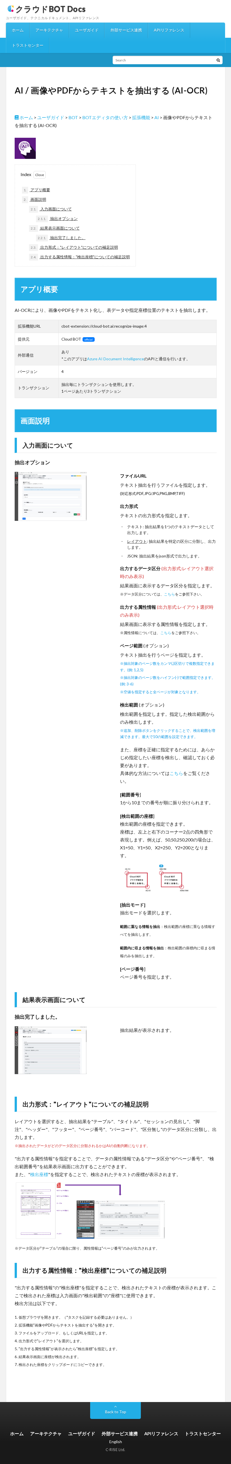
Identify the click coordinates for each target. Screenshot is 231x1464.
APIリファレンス (169, 30)
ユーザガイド (87, 30)
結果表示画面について (55, 228)
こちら (169, 594)
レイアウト (137, 541)
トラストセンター (27, 45)
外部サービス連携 (126, 30)
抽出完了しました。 (62, 237)
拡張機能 (141, 117)
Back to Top (115, 1411)
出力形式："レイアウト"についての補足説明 (74, 247)
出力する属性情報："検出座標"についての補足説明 (80, 256)
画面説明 (35, 199)
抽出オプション (58, 218)
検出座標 (39, 1174)
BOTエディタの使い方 (105, 117)
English (115, 1441)
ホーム (18, 30)
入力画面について (51, 208)
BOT (73, 117)
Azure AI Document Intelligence (115, 358)
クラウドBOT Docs (50, 9)
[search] (218, 60)
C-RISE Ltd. (115, 1449)
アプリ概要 (37, 189)
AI (156, 117)
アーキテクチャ (49, 30)
